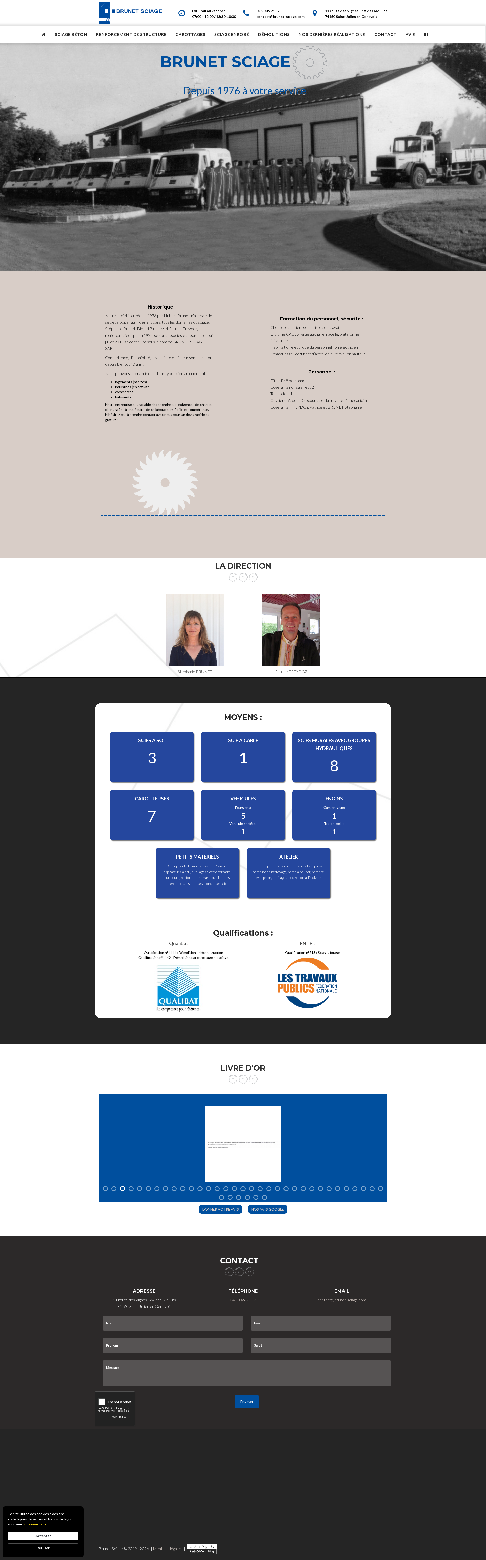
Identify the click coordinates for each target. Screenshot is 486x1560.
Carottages (190, 34)
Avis (410, 34)
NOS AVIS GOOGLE (267, 1209)
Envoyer (246, 1401)
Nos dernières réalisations (332, 34)
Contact (385, 34)
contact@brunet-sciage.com (280, 16)
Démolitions (274, 34)
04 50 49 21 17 (268, 11)
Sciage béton (71, 34)
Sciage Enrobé (231, 34)
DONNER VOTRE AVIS (220, 1209)
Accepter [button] (43, 1536)
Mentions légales (167, 1548)
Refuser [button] (43, 1548)
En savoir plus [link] (35, 1524)
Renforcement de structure (131, 34)
